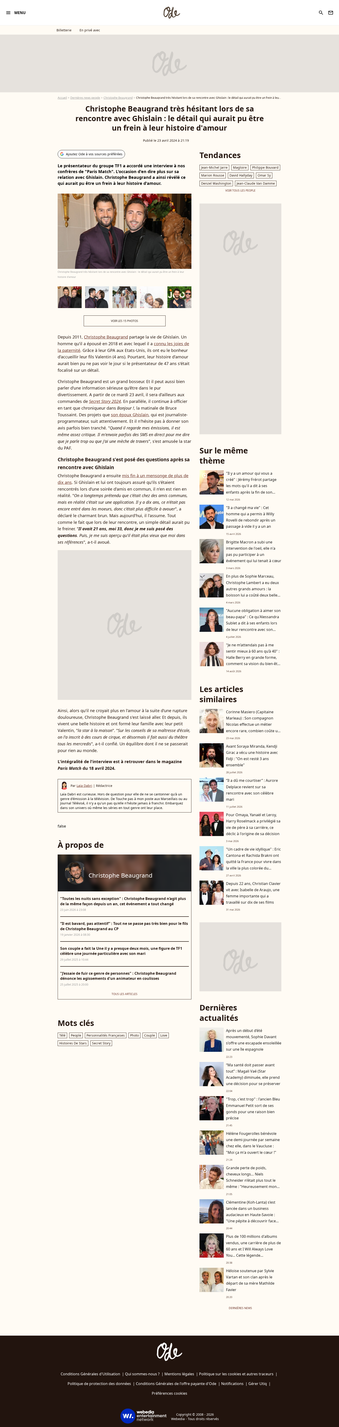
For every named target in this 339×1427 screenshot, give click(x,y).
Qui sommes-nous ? (142, 1373)
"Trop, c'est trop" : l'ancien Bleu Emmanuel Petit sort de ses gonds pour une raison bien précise (253, 1109)
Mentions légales (179, 1373)
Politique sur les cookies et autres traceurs (236, 1373)
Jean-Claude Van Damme (256, 183)
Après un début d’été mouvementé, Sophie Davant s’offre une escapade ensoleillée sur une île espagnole (253, 1040)
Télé (62, 1035)
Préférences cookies (169, 1393)
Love (163, 1035)
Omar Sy (264, 175)
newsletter (330, 12)
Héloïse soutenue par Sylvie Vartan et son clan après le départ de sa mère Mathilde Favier (250, 1280)
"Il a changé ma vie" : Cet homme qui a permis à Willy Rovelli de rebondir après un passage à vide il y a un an (250, 517)
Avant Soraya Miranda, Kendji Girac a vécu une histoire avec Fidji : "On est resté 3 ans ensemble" (252, 756)
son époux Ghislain (130, 414)
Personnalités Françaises (105, 1035)
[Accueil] (171, 12)
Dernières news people (85, 98)
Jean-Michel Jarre (214, 167)
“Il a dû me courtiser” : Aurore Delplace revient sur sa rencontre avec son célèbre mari (252, 790)
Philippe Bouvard (265, 167)
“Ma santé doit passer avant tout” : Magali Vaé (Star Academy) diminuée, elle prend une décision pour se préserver (253, 1074)
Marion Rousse (212, 175)
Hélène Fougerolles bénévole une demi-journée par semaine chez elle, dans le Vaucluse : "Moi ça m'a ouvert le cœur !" (253, 1143)
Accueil (62, 98)
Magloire (240, 167)
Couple (149, 1035)
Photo (134, 1035)
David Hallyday (240, 175)
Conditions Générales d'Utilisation (90, 1373)
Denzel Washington (216, 183)
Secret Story (101, 1043)
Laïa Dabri (84, 785)
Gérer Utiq (257, 1383)
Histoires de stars (73, 1043)
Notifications (232, 1383)
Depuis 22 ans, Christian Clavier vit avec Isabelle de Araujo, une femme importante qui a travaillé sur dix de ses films (253, 893)
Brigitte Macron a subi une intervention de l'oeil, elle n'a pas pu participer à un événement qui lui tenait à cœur (253, 552)
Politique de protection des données (99, 1383)
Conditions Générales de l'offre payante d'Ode (176, 1383)
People (76, 1035)
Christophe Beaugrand (118, 98)
